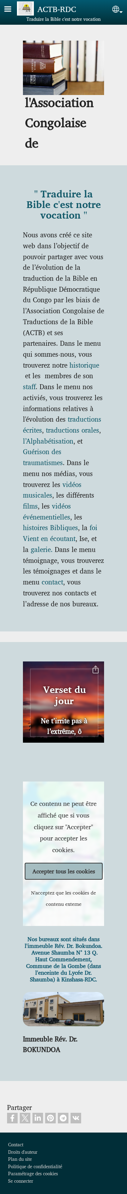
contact (52, 581)
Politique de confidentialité (35, 1166)
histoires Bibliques (50, 527)
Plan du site (20, 1159)
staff (29, 386)
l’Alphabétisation (48, 440)
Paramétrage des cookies (33, 1173)
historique (84, 364)
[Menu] (12, 10)
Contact (15, 1144)
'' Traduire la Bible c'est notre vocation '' (63, 205)
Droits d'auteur (22, 1152)
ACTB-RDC (56, 8)
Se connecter (20, 1181)
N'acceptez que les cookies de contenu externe (63, 898)
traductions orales (72, 429)
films (30, 505)
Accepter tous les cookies (63, 871)
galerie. (42, 549)
